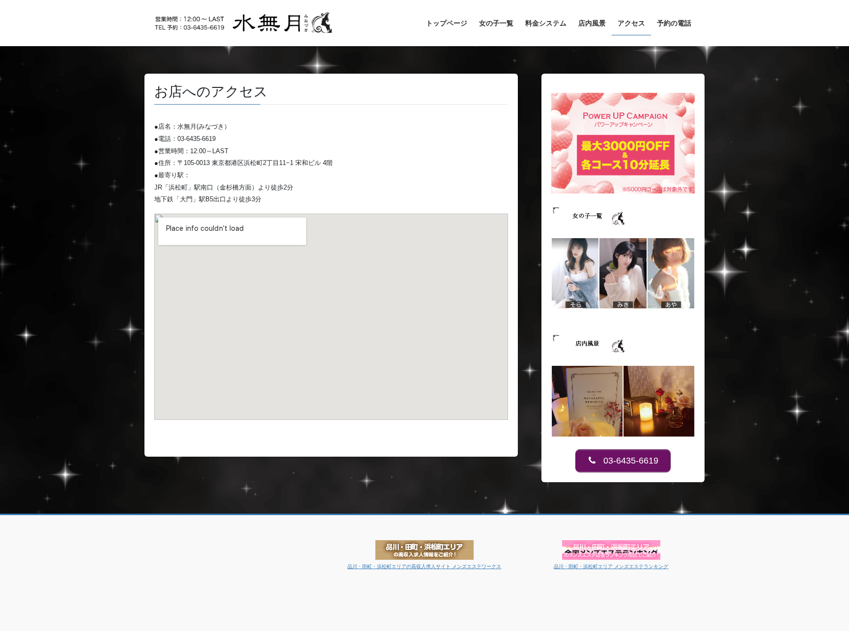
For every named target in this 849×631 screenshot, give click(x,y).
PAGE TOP (820, 603)
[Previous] (572, 273)
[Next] (674, 273)
